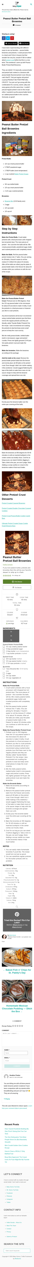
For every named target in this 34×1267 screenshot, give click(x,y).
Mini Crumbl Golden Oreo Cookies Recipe (16, 1147)
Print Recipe (25, 43)
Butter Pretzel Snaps (21, 174)
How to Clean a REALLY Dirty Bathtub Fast (15, 1152)
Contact (9, 1228)
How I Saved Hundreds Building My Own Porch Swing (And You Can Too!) (17, 1131)
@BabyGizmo (18, 925)
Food (3, 941)
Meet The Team (11, 1225)
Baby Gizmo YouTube (13, 1187)
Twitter (9, 1202)
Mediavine (18, 1258)
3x (11, 640)
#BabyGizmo (16, 927)
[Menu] (3, 4)
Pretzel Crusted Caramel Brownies (13, 503)
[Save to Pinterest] (12, 38)
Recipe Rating (7, 1026)
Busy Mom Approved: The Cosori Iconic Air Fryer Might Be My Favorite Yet (17, 1159)
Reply (7, 1099)
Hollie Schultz (8, 564)
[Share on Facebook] (4, 38)
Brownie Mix (9, 201)
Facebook (10, 1193)
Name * (6, 1050)
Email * (7, 1058)
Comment (5, 1030)
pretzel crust (10, 60)
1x (11, 631)
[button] (4, 575)
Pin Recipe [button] (18, 587)
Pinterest (9, 1196)
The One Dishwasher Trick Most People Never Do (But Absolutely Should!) (16, 1139)
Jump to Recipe (12, 43)
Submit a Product (12, 1236)
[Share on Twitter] (8, 38)
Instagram (10, 1199)
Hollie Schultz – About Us (14, 1222)
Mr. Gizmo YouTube (12, 1190)
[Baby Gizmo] (17, 4)
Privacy (9, 1231)
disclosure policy (6, 11)
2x (11, 636)
